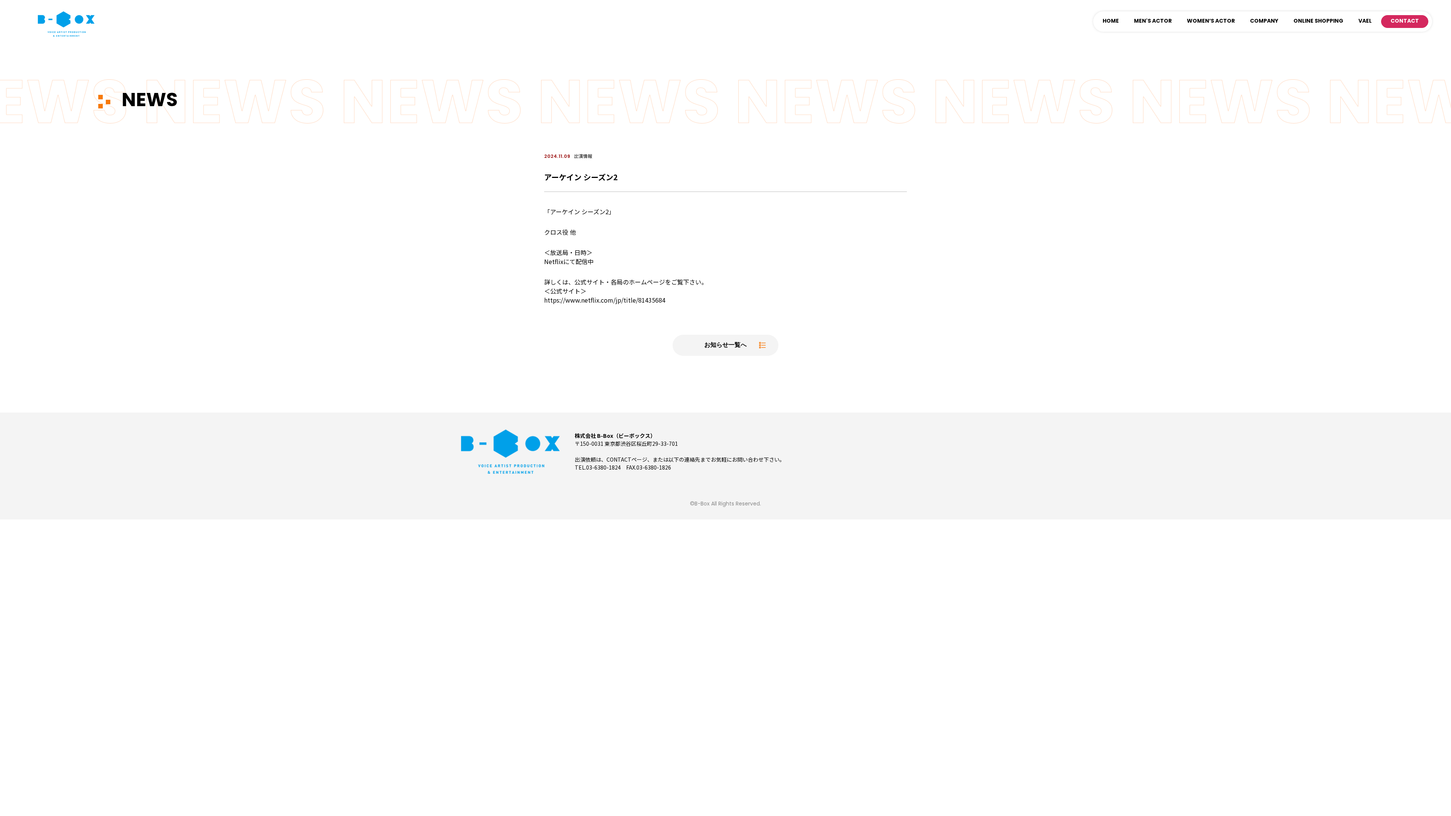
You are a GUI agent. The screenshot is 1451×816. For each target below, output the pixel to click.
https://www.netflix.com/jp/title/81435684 (604, 299)
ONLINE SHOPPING (1318, 21)
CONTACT (1405, 21)
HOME (1111, 21)
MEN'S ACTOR (1153, 21)
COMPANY (1264, 21)
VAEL (1365, 21)
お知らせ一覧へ (725, 345)
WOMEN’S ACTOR (1211, 21)
